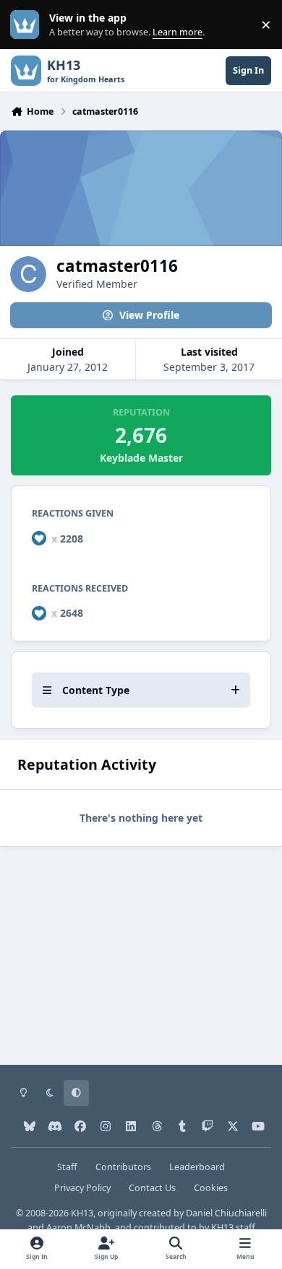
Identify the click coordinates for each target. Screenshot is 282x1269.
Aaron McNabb (78, 1227)
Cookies (211, 1188)
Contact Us (152, 1188)
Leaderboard (197, 1167)
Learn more (28, 25)
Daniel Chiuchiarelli (226, 1213)
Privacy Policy (82, 1188)
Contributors (123, 1167)
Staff (67, 1167)
